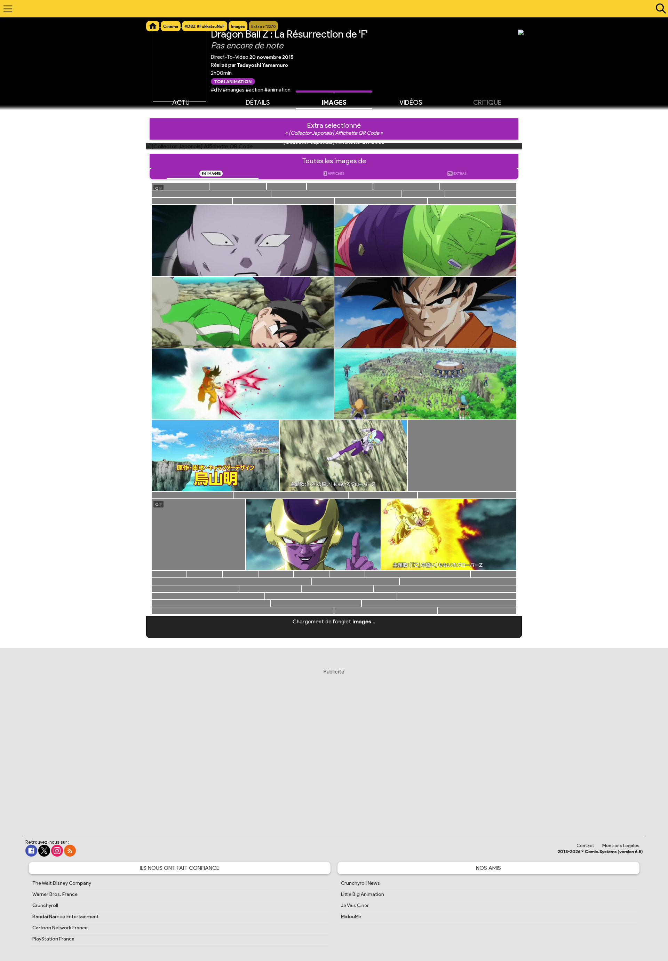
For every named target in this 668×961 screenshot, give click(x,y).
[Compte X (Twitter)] (44, 851)
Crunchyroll (45, 905)
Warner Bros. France (55, 894)
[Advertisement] (334, 745)
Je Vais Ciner (355, 905)
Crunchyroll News (360, 883)
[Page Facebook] (31, 851)
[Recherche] (659, 8)
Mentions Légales (620, 845)
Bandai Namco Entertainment (65, 917)
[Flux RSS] (70, 851)
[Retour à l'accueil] (330, 8)
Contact (585, 845)
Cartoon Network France (60, 928)
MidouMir (351, 917)
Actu (181, 103)
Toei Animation (233, 81)
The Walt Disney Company (61, 883)
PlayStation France (53, 939)
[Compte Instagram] (57, 851)
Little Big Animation (362, 894)
